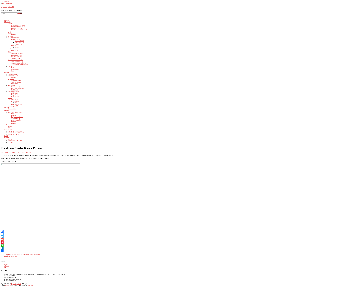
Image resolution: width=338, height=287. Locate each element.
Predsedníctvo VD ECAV (18, 25)
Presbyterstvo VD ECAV (18, 26)
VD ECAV (7, 22)
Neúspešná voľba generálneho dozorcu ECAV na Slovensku (22, 254)
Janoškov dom (12, 49)
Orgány (10, 23)
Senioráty (10, 142)
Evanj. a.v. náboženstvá (17, 88)
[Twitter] (169, 236)
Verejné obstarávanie (17, 61)
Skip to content (5, 1)
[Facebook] (169, 231)
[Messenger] (169, 234)
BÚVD (10, 139)
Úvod (12, 113)
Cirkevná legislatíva (16, 82)
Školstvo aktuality (13, 74)
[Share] (169, 251)
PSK (12, 68)
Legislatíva (11, 79)
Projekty (10, 66)
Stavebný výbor (15, 58)
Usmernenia (14, 83)
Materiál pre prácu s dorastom (16, 132)
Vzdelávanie (14, 90)
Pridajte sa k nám (16, 120)
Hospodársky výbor (16, 55)
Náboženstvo (11, 85)
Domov (6, 264)
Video (9, 128)
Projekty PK (18, 44)
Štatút (9, 31)
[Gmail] (169, 239)
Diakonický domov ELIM (15, 112)
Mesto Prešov (15, 69)
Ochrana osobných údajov (18, 63)
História (10, 33)
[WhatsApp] (169, 245)
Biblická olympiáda (16, 104)
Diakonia (6, 110)
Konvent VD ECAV (17, 28)
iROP (12, 71)
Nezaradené (12, 152)
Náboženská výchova (17, 87)
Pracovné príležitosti (13, 91)
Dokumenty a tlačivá (13, 134)
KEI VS (13, 45)
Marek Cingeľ (5, 152)
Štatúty (10, 98)
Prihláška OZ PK (19, 42)
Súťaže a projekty (13, 99)
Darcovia (13, 123)
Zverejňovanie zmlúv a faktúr (19, 64)
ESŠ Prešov (14, 94)
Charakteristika (12, 109)
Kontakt (13, 121)
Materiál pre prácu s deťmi (15, 131)
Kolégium (14, 34)
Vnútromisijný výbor (17, 53)
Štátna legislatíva (16, 80)
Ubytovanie (14, 50)
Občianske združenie (13, 37)
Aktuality (6, 266)
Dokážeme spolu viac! (11, 256)
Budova (13, 115)
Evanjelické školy (13, 75)
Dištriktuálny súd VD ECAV (19, 30)
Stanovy (17, 47)
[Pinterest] (169, 242)
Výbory (10, 52)
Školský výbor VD (16, 56)
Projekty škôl (15, 101)
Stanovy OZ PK (19, 41)
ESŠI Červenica (15, 96)
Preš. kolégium (15, 39)
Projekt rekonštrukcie (17, 117)
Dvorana (10, 36)
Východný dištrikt (7, 7)
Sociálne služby (15, 118)
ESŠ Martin (14, 93)
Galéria (10, 126)
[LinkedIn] (169, 248)
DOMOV (7, 20)
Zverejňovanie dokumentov (15, 60)
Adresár (13, 77)
